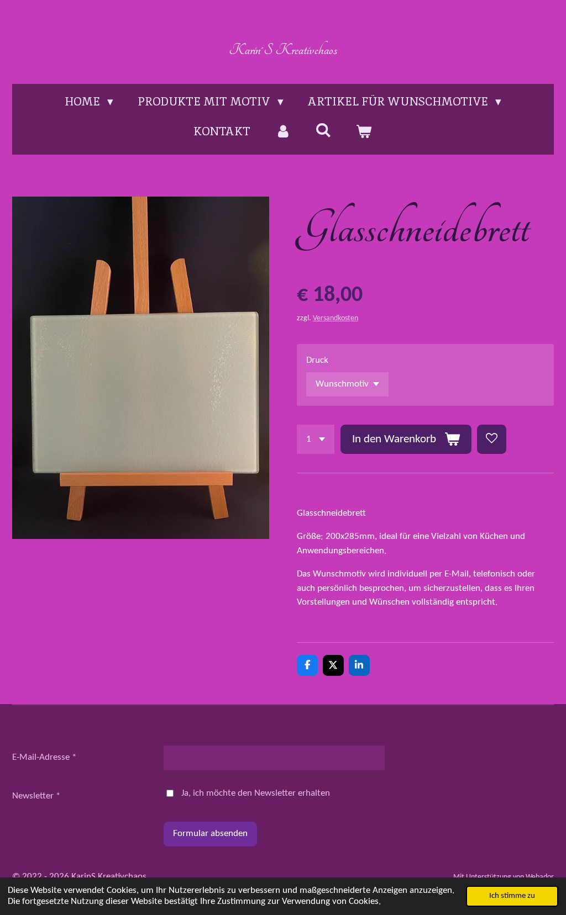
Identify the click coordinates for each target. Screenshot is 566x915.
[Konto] (282, 131)
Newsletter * (36, 796)
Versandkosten (335, 318)
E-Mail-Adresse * (44, 757)
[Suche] (323, 130)
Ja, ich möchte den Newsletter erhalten (255, 793)
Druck (317, 360)
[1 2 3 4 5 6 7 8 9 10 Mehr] (315, 439)
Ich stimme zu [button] (512, 896)
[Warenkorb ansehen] (364, 131)
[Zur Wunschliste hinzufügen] (491, 439)
